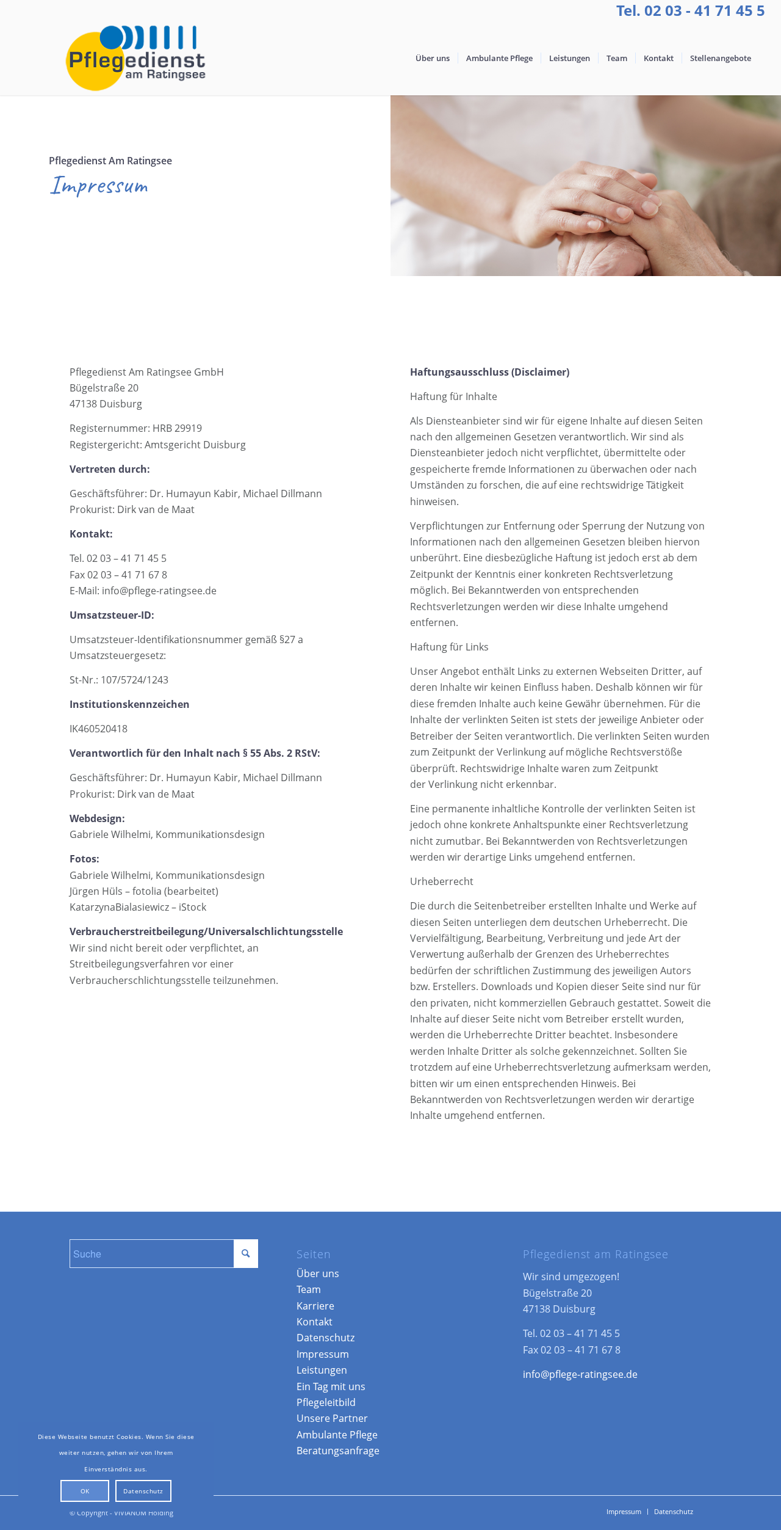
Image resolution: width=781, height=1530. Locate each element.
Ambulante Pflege (337, 1434)
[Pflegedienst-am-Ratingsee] (134, 58)
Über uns (318, 1273)
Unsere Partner (332, 1418)
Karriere (315, 1306)
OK (85, 1491)
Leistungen (322, 1370)
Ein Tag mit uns (331, 1386)
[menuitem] (433, 58)
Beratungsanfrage (338, 1450)
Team (309, 1289)
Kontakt (315, 1321)
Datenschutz (326, 1337)
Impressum (323, 1354)
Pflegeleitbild (326, 1402)
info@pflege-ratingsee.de (580, 1374)
